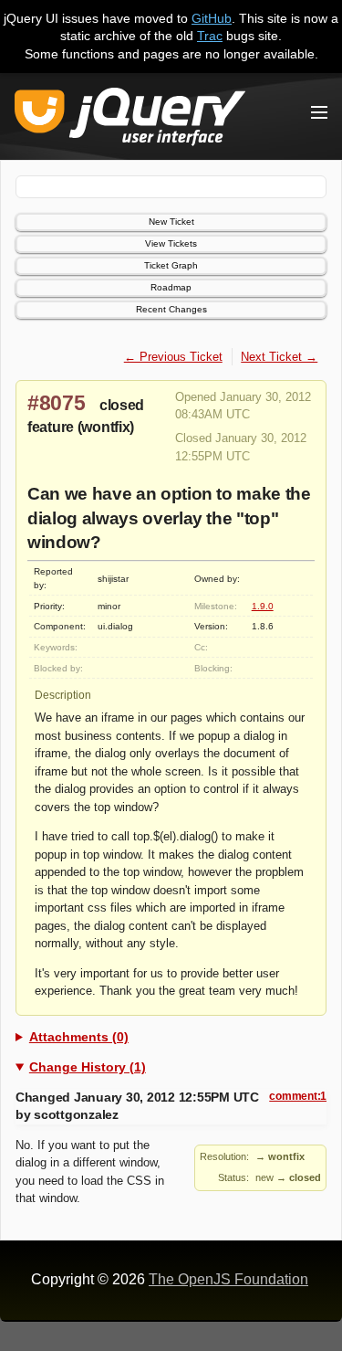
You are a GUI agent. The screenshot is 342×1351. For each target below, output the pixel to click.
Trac (210, 35)
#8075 (56, 403)
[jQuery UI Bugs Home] (130, 120)
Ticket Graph (171, 265)
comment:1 (297, 1096)
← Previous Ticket (173, 357)
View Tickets (171, 243)
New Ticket (171, 221)
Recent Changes (171, 309)
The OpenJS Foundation (228, 1279)
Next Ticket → (279, 357)
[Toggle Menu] (319, 112)
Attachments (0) (79, 1036)
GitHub (212, 18)
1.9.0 (263, 606)
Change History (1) (87, 1067)
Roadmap (171, 287)
